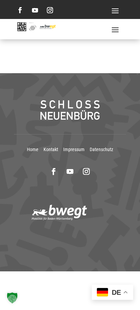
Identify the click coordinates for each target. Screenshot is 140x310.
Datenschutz (101, 149)
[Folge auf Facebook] (20, 10)
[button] (12, 298)
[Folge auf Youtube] (35, 10)
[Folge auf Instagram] (50, 10)
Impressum (74, 149)
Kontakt (50, 149)
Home (32, 149)
